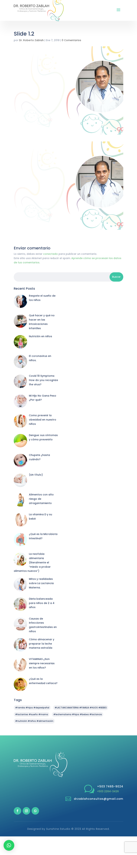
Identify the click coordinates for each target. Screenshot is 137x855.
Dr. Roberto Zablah (31, 40)
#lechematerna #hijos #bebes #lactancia (77, 714)
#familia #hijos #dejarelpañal (32, 707)
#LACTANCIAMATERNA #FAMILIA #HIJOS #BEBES (81, 707)
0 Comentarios (71, 40)
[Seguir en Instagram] (26, 811)
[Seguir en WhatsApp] (35, 811)
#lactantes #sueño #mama (31, 714)
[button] (9, 845)
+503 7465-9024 (110, 786)
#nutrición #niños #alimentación (34, 721)
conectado (50, 254)
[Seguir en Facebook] (17, 811)
